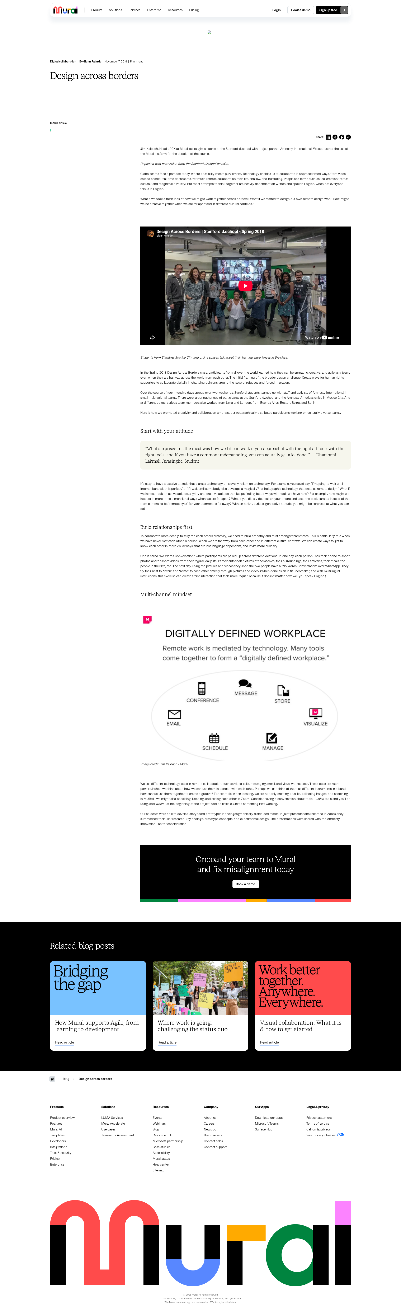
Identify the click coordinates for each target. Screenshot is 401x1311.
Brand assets (213, 1135)
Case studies (161, 1147)
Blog (156, 1129)
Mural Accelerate (113, 1123)
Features (56, 1123)
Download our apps (269, 1118)
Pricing (55, 1159)
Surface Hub (263, 1129)
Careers (209, 1123)
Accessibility (161, 1153)
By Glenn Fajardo (90, 62)
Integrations (58, 1147)
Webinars (159, 1123)
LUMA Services (112, 1118)
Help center (161, 1164)
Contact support (215, 1147)
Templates (57, 1135)
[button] (97, 10)
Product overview (62, 1118)
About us (210, 1118)
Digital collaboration (63, 62)
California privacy (318, 1129)
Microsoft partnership (168, 1141)
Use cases (108, 1129)
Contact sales (213, 1141)
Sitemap (158, 1170)
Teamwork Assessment (117, 1135)
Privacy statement (319, 1118)
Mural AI (56, 1129)
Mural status (161, 1159)
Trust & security (60, 1153)
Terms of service (317, 1123)
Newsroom (212, 1129)
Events (157, 1118)
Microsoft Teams (267, 1123)
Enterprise (57, 1164)
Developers (58, 1141)
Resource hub (162, 1135)
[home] (65, 9)
